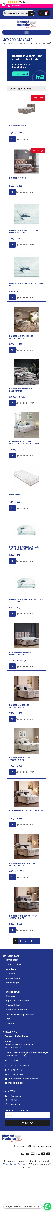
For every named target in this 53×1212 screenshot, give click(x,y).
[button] (47, 1206)
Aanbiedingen (12, 982)
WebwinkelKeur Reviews (14, 1164)
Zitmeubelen (12, 959)
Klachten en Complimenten (20, 1014)
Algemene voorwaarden (18, 1000)
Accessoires (12, 978)
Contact (10, 1023)
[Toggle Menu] (26, 32)
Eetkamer (11, 973)
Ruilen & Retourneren (16, 1009)
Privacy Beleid (13, 1005)
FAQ (8, 1018)
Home (4, 43)
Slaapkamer (12, 969)
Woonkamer (12, 964)
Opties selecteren (25, 139)
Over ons (10, 996)
